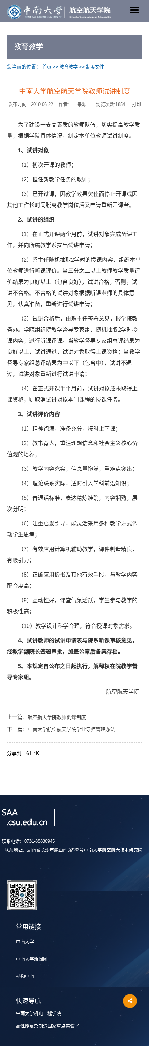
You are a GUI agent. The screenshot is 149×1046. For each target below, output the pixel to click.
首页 (46, 67)
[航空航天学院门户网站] (59, 11)
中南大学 (25, 941)
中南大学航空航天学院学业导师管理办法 (71, 729)
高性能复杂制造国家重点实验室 (47, 1025)
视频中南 (25, 976)
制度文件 (95, 67)
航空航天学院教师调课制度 (57, 717)
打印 (136, 104)
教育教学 (69, 67)
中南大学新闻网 (31, 959)
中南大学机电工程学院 (38, 1013)
